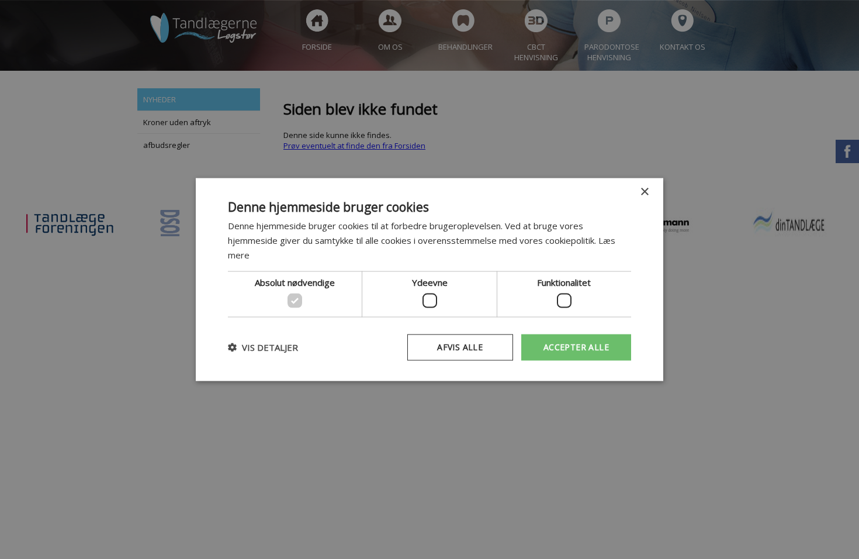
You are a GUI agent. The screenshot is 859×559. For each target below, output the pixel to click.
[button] (263, 347)
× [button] (644, 192)
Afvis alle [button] (460, 347)
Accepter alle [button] (576, 347)
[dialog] (429, 279)
